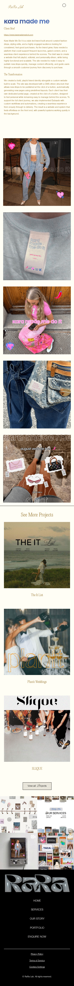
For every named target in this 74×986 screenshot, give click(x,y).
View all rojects (37, 786)
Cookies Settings (37, 967)
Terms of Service (37, 961)
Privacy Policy (37, 954)
